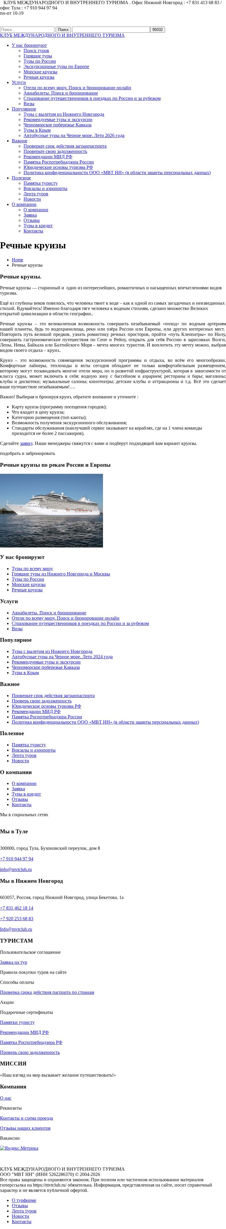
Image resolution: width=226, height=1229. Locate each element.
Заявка (30, 214)
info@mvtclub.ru (16, 869)
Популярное (24, 108)
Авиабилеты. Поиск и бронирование (61, 92)
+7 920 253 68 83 (16, 918)
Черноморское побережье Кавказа (58, 124)
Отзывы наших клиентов (25, 1128)
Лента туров (36, 193)
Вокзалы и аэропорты (45, 188)
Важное (19, 140)
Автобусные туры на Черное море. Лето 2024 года (62, 656)
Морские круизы (40, 71)
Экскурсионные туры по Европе (56, 66)
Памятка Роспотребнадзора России (59, 161)
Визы (29, 103)
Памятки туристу (17, 1022)
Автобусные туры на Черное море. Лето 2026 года (74, 135)
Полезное (21, 177)
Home (17, 259)
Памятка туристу (41, 183)
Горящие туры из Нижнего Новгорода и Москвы (61, 573)
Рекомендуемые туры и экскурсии (58, 119)
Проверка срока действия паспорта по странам (47, 992)
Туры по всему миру (32, 568)
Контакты (33, 230)
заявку (26, 443)
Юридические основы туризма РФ (58, 167)
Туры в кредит (38, 225)
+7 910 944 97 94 (16, 858)
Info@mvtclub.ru (16, 929)
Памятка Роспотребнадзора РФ (31, 1042)
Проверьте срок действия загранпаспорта (65, 146)
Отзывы (32, 220)
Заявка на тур (13, 962)
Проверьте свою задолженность (55, 151)
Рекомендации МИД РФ (48, 156)
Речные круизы (39, 77)
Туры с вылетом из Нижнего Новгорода (64, 114)
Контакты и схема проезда (26, 1118)
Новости (32, 199)
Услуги (19, 82)
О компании (24, 204)
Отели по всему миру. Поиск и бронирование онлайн (77, 87)
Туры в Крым (37, 130)
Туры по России (40, 61)
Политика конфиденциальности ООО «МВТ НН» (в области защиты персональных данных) (117, 172)
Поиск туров (36, 50)
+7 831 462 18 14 (16, 907)
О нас (5, 1098)
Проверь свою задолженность (42, 700)
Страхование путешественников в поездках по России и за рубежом (92, 98)
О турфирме (24, 1200)
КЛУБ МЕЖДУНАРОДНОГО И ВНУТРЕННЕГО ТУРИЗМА (62, 35)
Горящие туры (38, 55)
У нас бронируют (29, 45)
